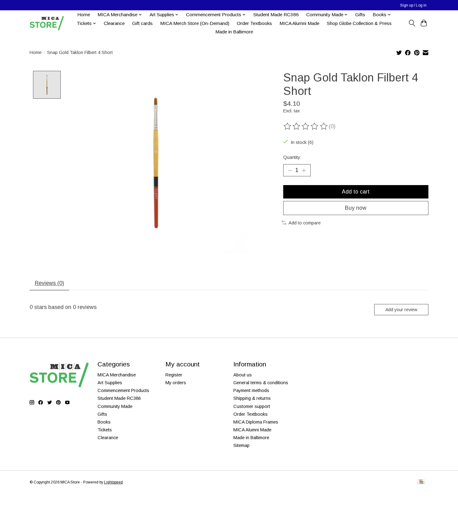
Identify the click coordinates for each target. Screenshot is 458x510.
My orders (175, 382)
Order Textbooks (254, 23)
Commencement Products (123, 390)
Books (104, 421)
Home (83, 14)
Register (173, 374)
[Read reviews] (306, 126)
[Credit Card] (421, 482)
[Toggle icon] (411, 23)
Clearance (114, 23)
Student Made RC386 (276, 14)
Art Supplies (110, 382)
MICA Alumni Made (299, 23)
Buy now (355, 208)
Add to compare (305, 222)
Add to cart (356, 192)
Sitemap (241, 445)
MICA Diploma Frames (255, 421)
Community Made (115, 406)
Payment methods (251, 390)
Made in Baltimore (234, 31)
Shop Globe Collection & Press (359, 23)
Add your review (401, 309)
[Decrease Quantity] (290, 170)
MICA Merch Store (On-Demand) (194, 23)
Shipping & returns (252, 398)
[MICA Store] (47, 23)
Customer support (251, 406)
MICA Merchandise (117, 374)
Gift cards (142, 23)
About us (242, 374)
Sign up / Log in (413, 5)
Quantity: (292, 157)
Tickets (105, 429)
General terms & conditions (260, 382)
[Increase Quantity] (303, 170)
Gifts (360, 14)
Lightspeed (113, 482)
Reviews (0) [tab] (49, 283)
